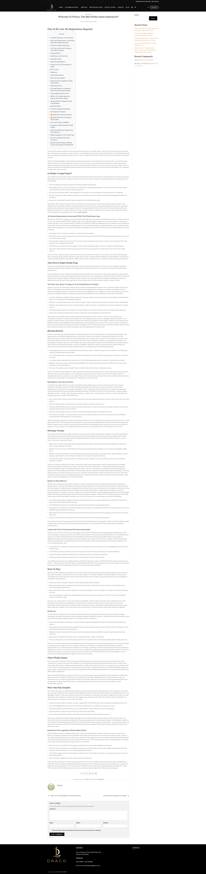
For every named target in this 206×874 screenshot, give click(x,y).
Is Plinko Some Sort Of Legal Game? (62, 38)
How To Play (55, 69)
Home (61, 7)
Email (78, 823)
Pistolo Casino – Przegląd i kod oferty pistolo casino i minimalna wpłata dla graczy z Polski (145, 50)
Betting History (56, 53)
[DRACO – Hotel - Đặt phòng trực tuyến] (51, 7)
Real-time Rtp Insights (58, 78)
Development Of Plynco (58, 112)
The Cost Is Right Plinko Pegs (60, 45)
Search (136, 15)
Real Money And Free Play (59, 56)
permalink (101, 779)
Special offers (110, 7)
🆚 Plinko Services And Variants (61, 114)
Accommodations (71, 7)
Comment (52, 809)
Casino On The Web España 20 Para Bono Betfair (65, 796)
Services (84, 7)
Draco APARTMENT (147, 60)
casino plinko (82, 212)
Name (51, 823)
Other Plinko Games (57, 75)
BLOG (127, 7)
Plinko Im (54, 72)
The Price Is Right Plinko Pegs (60, 109)
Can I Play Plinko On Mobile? (60, 122)
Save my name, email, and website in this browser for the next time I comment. (76, 830)
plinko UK (88, 14)
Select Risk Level (56, 86)
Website (105, 823)
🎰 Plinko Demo (56, 106)
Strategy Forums (56, 59)
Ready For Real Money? (58, 62)
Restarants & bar (96, 7)
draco (95, 21)
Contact (121, 7)
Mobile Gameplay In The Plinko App (62, 135)
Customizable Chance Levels (60, 93)
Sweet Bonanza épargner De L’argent (115, 796)
